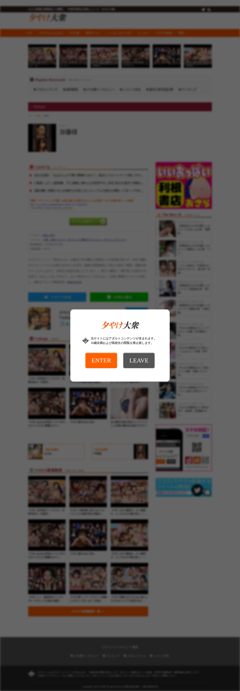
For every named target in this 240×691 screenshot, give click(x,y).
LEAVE (138, 360)
